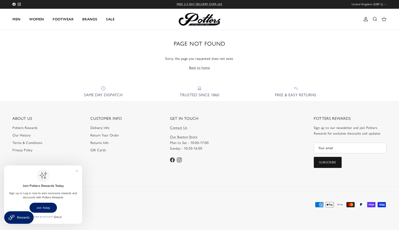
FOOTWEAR (63, 19)
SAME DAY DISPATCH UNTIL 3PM (199, 6)
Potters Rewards (25, 128)
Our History (21, 135)
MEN (16, 19)
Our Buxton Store (183, 137)
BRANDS (89, 19)
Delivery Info (100, 128)
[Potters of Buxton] (199, 19)
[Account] (365, 19)
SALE (110, 19)
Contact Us (178, 128)
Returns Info (99, 143)
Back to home (199, 68)
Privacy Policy (22, 150)
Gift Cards (98, 150)
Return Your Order (104, 135)
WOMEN (36, 19)
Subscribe (327, 162)
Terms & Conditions (27, 143)
